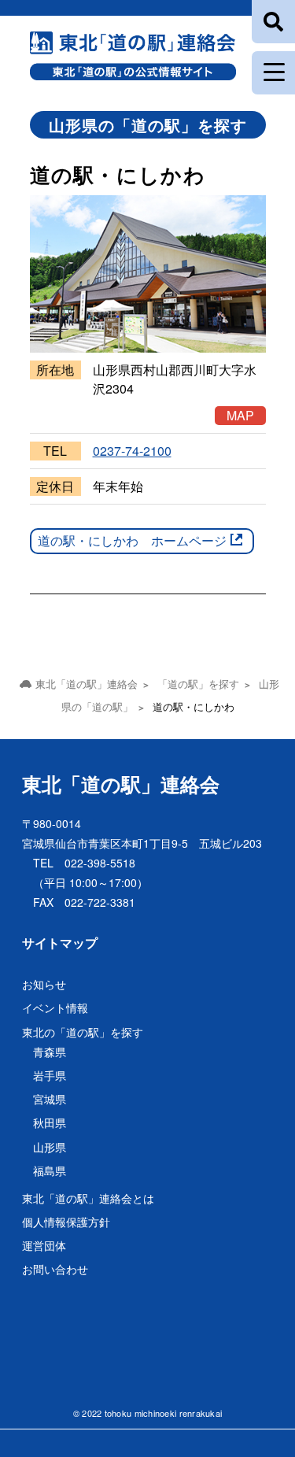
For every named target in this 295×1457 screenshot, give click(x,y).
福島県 (49, 1170)
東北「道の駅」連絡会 (120, 784)
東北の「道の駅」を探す (82, 1032)
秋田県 (49, 1122)
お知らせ (44, 984)
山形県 (49, 1147)
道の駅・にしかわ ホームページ (132, 540)
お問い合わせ (55, 1269)
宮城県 (49, 1099)
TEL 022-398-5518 (84, 863)
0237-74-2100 (132, 451)
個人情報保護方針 (66, 1222)
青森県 (49, 1051)
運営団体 (44, 1245)
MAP (240, 415)
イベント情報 (55, 1007)
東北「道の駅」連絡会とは (88, 1198)
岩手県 (49, 1075)
